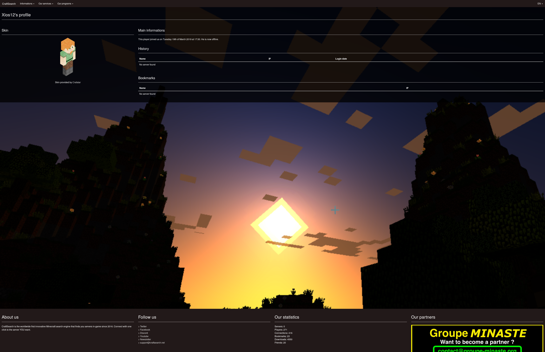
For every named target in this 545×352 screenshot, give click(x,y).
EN (539, 3)
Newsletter (145, 339)
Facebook (145, 329)
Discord (144, 333)
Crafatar (77, 82)
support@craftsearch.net (152, 342)
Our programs (64, 3)
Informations (26, 3)
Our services (45, 3)
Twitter (143, 326)
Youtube (144, 336)
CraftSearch (9, 3)
